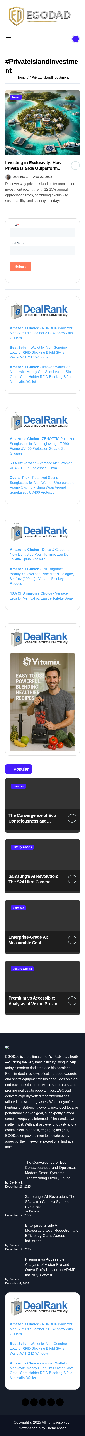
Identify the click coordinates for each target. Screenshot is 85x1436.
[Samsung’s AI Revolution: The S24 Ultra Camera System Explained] (13, 1202)
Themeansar (55, 1428)
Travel (16, 97)
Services (18, 786)
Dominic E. (21, 176)
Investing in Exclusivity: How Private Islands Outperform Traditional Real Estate (33, 168)
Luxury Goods (22, 847)
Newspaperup (30, 1428)
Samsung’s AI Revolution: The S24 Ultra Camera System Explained (33, 882)
